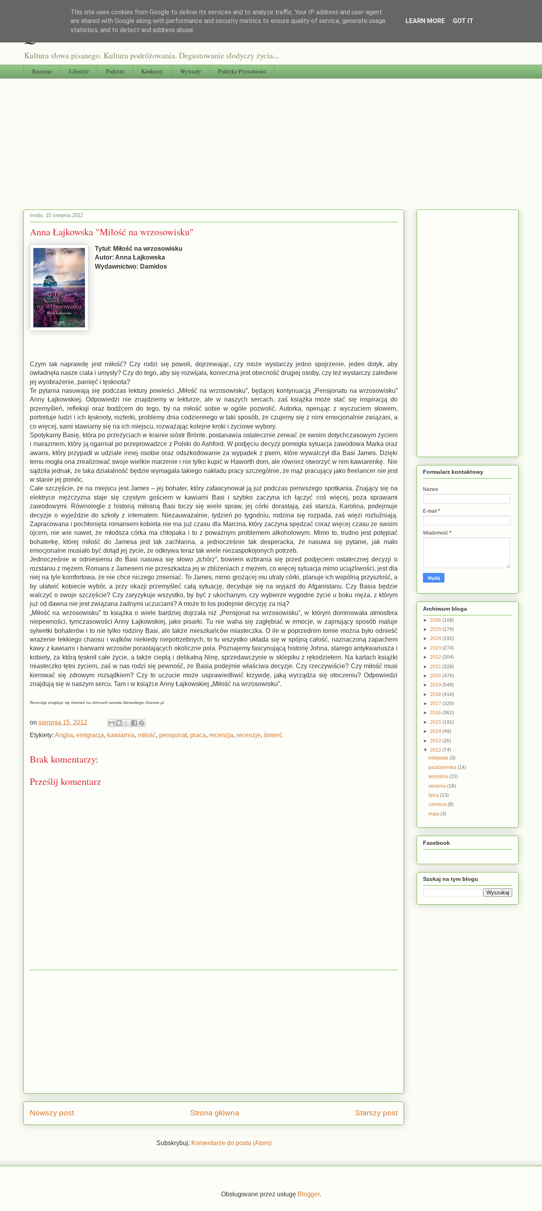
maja (434, 814)
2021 (436, 666)
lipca (434, 795)
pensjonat (173, 735)
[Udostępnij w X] (127, 723)
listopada (439, 758)
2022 (436, 657)
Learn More (425, 21)
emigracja (90, 735)
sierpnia (438, 786)
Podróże (115, 71)
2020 (436, 676)
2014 (436, 731)
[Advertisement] (271, 138)
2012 (436, 750)
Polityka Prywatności (242, 71)
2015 (436, 722)
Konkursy (152, 71)
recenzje (248, 735)
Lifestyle (79, 71)
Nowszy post (52, 1113)
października (443, 767)
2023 (436, 648)
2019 (436, 685)
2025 (436, 629)
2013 (436, 741)
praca (198, 735)
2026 (436, 620)
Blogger (308, 1194)
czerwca (438, 804)
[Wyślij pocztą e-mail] (111, 723)
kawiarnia (121, 735)
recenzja (221, 735)
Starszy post (376, 1113)
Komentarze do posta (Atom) (231, 1143)
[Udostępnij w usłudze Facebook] (134, 723)
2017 (436, 703)
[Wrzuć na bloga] (119, 723)
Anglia (64, 735)
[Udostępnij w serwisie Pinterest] (142, 723)
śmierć (273, 735)
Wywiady (190, 71)
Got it (463, 21)
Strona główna (214, 1113)
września (439, 776)
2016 (436, 712)
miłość (147, 735)
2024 (436, 638)
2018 (436, 694)
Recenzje (42, 71)
